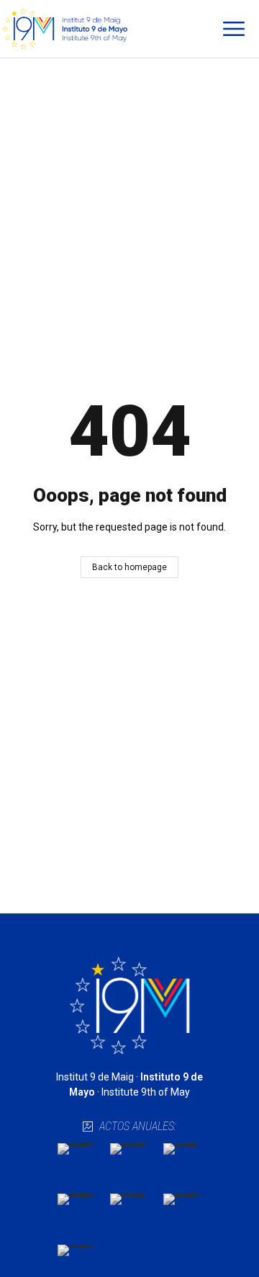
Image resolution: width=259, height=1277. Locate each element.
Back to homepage (129, 567)
